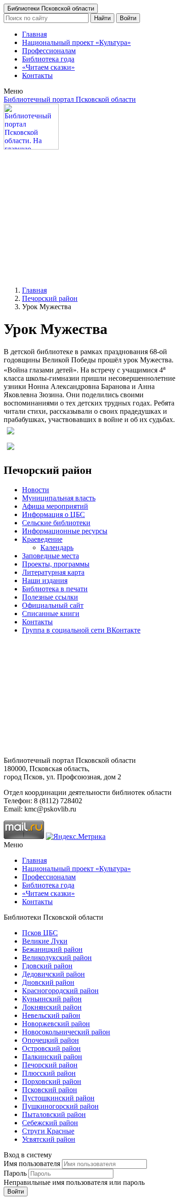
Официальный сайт (53, 605)
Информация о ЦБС (53, 514)
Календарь (56, 547)
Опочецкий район (50, 1040)
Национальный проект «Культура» (76, 42)
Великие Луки (44, 941)
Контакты (37, 75)
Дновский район (48, 982)
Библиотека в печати (55, 589)
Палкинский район (52, 1057)
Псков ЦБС (40, 933)
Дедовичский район (53, 974)
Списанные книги (50, 613)
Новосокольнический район (66, 1032)
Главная (34, 34)
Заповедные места (50, 556)
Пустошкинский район (58, 1098)
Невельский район (51, 1015)
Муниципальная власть (58, 498)
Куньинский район (52, 999)
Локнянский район (52, 1007)
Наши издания (44, 580)
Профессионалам (49, 51)
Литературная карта (53, 572)
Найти (102, 18)
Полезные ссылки (50, 597)
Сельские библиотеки (56, 523)
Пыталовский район (54, 1114)
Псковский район (49, 1090)
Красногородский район (60, 990)
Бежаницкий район (52, 949)
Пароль (15, 1173)
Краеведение (42, 539)
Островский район (51, 1048)
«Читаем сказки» (48, 67)
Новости (35, 490)
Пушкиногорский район (60, 1106)
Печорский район (50, 298)
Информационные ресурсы (64, 531)
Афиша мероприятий (55, 506)
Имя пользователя (32, 1163)
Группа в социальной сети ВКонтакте (81, 630)
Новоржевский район (56, 1024)
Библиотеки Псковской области (50, 8)
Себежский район (50, 1123)
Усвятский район (48, 1139)
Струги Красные (48, 1131)
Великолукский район (57, 957)
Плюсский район (49, 1073)
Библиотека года (48, 59)
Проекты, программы (56, 564)
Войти (128, 18)
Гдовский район (47, 966)
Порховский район (51, 1081)
